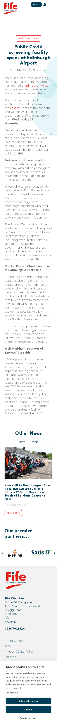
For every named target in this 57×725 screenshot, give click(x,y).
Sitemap (10, 657)
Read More (13, 513)
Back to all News (28, 38)
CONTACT (36, 5)
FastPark (16, 108)
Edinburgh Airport (37, 85)
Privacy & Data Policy (19, 651)
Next (35, 441)
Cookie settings (28, 717)
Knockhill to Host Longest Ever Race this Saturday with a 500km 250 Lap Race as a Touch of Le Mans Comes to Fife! (28, 492)
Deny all (28, 709)
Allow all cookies (28, 701)
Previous (22, 441)
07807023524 (15, 628)
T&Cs (8, 646)
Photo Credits (14, 641)
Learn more (12, 692)
